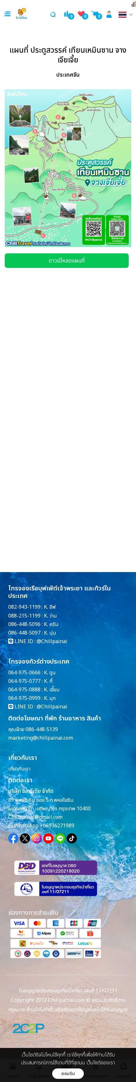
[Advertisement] (52, 329)
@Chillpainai (52, 641)
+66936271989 (57, 826)
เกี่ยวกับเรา (19, 769)
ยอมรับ (68, 1073)
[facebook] (13, 838)
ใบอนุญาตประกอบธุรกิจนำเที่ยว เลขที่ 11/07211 (68, 991)
